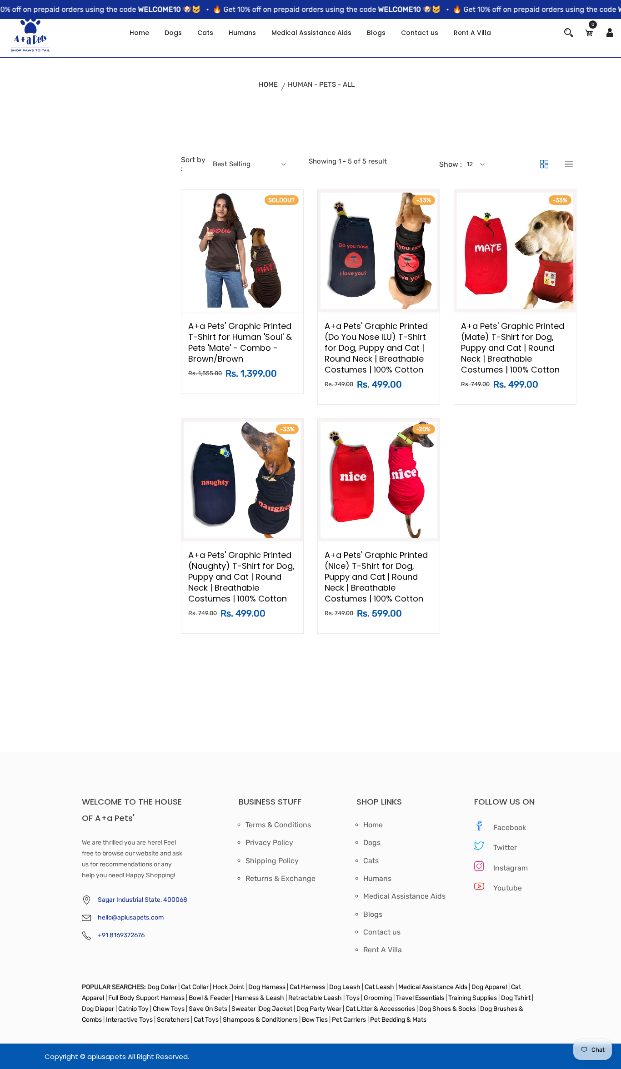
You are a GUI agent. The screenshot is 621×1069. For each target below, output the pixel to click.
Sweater (243, 1009)
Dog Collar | (163, 987)
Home (139, 32)
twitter (505, 847)
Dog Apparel (489, 987)
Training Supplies (472, 998)
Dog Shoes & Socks (448, 1009)
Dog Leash (345, 987)
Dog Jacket (275, 1009)
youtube (507, 888)
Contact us (419, 32)
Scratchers (173, 1020)
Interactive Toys (130, 1020)
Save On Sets (208, 1009)
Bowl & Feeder (209, 998)
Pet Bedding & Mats (398, 1020)
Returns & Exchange (280, 879)
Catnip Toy (133, 1009)
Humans (242, 32)
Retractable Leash (315, 998)
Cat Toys (207, 1020)
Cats (205, 32)
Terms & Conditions (278, 825)
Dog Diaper (98, 1009)
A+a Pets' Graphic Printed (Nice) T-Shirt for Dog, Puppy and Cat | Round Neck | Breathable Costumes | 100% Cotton (376, 576)
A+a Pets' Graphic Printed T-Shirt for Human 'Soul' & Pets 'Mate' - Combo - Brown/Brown (240, 342)
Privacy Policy (269, 843)
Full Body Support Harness (146, 998)
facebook (509, 827)
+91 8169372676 (121, 935)
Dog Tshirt (516, 998)
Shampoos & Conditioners (259, 1020)
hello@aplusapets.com (131, 917)
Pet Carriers (349, 1020)
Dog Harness (266, 987)
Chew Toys (168, 1009)
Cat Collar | (195, 987)
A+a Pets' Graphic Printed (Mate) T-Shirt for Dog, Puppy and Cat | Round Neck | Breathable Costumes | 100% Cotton (512, 347)
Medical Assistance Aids (311, 32)
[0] (589, 33)
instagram (510, 868)
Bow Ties (314, 1020)
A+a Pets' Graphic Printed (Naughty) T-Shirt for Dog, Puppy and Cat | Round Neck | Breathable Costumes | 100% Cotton (241, 576)
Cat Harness (308, 987)
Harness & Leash (259, 998)
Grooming (377, 998)
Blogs (376, 32)
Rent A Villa (472, 32)
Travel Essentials (421, 998)
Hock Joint (228, 987)
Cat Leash (380, 987)
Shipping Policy (272, 861)
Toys (353, 998)
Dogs (173, 32)
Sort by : (193, 164)
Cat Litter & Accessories (381, 1009)
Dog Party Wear (319, 1009)
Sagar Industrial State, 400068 (142, 900)
